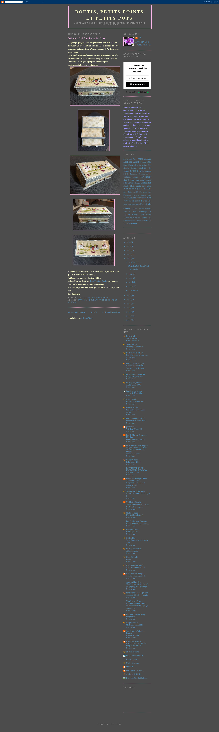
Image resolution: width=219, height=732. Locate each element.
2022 (128, 242)
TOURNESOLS (132, 338)
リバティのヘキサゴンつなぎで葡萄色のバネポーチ (137, 585)
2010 (128, 315)
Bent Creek (128, 165)
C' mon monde (144, 173)
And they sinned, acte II (135, 567)
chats (125, 180)
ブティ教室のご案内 (134, 393)
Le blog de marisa (133, 548)
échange (137, 182)
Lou (140, 38)
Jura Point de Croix (98, 281)
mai (131, 277)
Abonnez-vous (137, 84)
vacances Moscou (133, 453)
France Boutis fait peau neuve (135, 410)
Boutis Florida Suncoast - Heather (137, 436)
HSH (132, 185)
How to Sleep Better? (134, 515)
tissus (144, 220)
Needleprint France (134, 601)
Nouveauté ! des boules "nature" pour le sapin (135, 366)
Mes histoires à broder (135, 491)
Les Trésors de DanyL (135, 418)
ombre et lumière (133, 581)
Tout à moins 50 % (133, 384)
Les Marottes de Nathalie (136, 677)
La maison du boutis (134, 655)
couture (142, 180)
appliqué (127, 161)
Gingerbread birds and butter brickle (135, 483)
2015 (128, 295)
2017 (128, 254)
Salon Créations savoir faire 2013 (137, 541)
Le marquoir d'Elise (134, 352)
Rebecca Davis (138, 214)
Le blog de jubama (134, 382)
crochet (148, 180)
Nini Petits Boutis (133, 501)
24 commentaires (100, 298)
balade (143, 161)
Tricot (126, 223)
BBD (149, 161)
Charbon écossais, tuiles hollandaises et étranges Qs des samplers (137, 606)
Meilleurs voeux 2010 (134, 624)
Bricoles (126, 174)
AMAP (140, 159)
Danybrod (130, 335)
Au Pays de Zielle (133, 674)
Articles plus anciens (111, 312)
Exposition (146, 182)
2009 (128, 319)
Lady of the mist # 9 (134, 645)
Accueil (93, 312)
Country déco (132, 459)
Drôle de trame (132, 529)
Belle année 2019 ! (133, 461)
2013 (128, 303)
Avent (136, 161)
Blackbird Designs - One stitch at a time (136, 479)
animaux (147, 158)
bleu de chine (140, 164)
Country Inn (133, 179)
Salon (144, 217)
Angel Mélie (131, 399)
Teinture (139, 220)
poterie (134, 208)
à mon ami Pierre (130, 159)
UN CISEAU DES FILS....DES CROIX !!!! (136, 642)
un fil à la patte (132, 651)
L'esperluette (131, 659)
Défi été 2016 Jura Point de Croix (86, 38)
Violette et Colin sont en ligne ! (138, 494)
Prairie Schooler (145, 208)
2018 (128, 250)
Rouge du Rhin (135, 217)
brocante (133, 173)
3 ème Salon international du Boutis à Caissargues (137, 505)
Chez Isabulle (132, 556)
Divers (130, 182)
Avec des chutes (132, 472)
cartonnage (84, 300)
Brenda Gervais (144, 170)
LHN (135, 191)
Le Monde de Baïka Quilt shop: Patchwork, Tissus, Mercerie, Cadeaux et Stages (137, 448)
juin (131, 273)
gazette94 (130, 426)
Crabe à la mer (132, 662)
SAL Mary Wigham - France (135, 631)
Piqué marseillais (133, 204)
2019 (128, 246)
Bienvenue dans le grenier (137, 592)
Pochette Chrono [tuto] (135, 401)
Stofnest (129, 666)
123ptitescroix (132, 622)
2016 (128, 258)
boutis (133, 170)
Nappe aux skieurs (138, 197)
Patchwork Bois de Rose (135, 420)
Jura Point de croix (101, 300)
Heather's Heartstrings (135, 614)
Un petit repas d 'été (134, 376)
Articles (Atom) (86, 317)
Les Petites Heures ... (135, 670)
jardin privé (140, 185)
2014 (128, 299)
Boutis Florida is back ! (135, 439)
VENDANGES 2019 (134, 428)
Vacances (133, 223)
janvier (132, 290)
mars (131, 286)
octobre (132, 262)
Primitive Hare (129, 211)
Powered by (131, 92)
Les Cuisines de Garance (136, 521)
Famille (126, 186)
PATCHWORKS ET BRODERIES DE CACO (136, 469)
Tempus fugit (131, 344)
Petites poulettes (132, 531)
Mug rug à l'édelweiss (134, 346)
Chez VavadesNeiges (134, 565)
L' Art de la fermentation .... (137, 523)
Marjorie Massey (139, 195)
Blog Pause (130, 616)
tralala (148, 220)
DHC (125, 183)
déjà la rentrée (132, 550)
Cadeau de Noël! (132, 635)
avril (131, 282)
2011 (128, 311)
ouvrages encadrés (131, 200)
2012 (128, 307)
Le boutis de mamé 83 (135, 374)
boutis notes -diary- (134, 390)
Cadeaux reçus (130, 176)
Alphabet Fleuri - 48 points (137, 594)
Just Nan (140, 189)
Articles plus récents (76, 312)
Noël (149, 197)
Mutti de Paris (132, 512)
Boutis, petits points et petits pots (109, 14)
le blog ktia (130, 537)
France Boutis (132, 407)
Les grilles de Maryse (135, 363)
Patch (144, 200)
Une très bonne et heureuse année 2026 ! (137, 356)
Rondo (128, 559)
